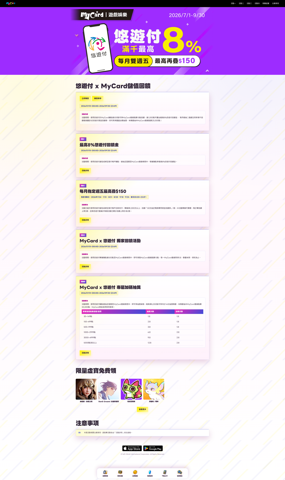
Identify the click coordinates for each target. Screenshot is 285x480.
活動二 (241, 3)
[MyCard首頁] (10, 3)
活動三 (249, 3)
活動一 (233, 3)
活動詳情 (85, 170)
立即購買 (85, 98)
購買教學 (97, 98)
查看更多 (142, 409)
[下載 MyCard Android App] (153, 448)
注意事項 (275, 3)
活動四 (257, 3)
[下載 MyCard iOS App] (132, 448)
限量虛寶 (266, 3)
